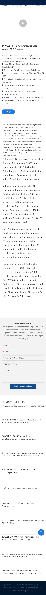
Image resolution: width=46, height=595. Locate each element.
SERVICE (41, 406)
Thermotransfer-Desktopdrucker (14, 406)
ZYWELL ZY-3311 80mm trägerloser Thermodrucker (18, 504)
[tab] (23, 121)
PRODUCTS (32, 406)
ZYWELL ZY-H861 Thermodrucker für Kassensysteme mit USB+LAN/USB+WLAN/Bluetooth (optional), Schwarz (22, 471)
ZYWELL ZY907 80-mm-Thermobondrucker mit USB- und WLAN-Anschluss (21, 538)
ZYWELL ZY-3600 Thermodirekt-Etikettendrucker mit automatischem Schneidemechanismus (18, 437)
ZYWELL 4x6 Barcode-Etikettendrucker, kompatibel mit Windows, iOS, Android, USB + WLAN (22, 572)
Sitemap (29, 591)
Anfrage (8, 112)
